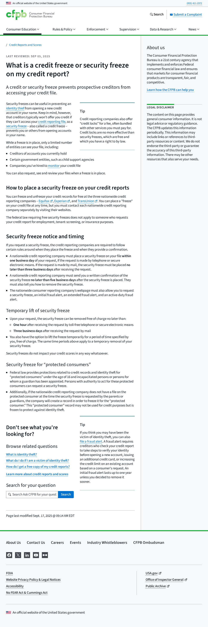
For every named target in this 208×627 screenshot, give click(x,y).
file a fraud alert (91, 441)
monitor (54, 165)
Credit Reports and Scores (25, 45)
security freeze (16, 126)
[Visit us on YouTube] (36, 554)
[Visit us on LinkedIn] (27, 554)
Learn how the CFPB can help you (170, 89)
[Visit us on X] (18, 554)
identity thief (15, 108)
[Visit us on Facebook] (9, 554)
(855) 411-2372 (194, 3)
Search (66, 494)
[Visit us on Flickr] (45, 554)
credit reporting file (51, 121)
